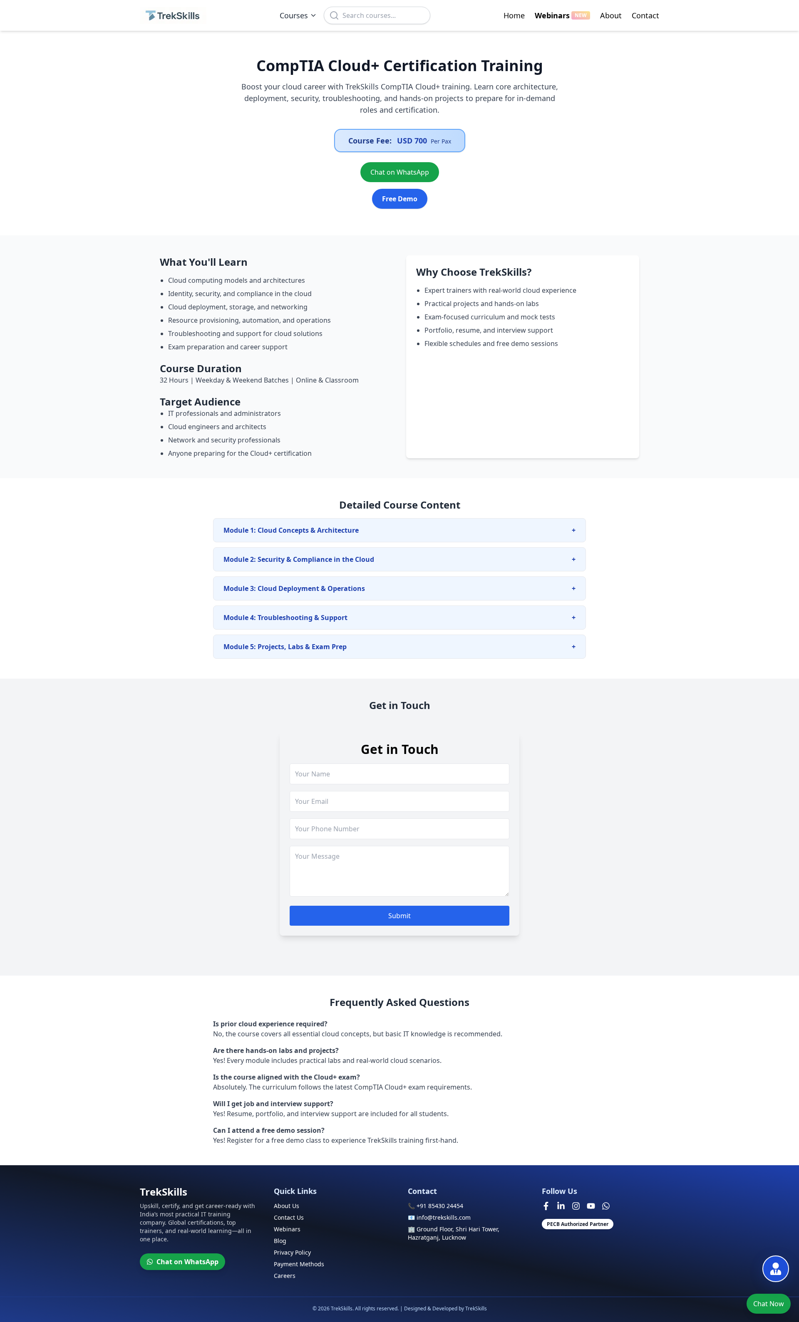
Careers (284, 1276)
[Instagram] (576, 1206)
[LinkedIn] (561, 1206)
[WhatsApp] (606, 1206)
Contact (645, 15)
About (611, 15)
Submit (399, 915)
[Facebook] (546, 1206)
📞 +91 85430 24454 (435, 1206)
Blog (280, 1241)
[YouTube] (591, 1206)
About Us (286, 1206)
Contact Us (289, 1217)
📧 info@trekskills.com (439, 1217)
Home (514, 15)
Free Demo (399, 198)
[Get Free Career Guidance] (775, 1268)
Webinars (561, 15)
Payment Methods (299, 1264)
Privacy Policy (292, 1252)
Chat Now (768, 1303)
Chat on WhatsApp (399, 172)
